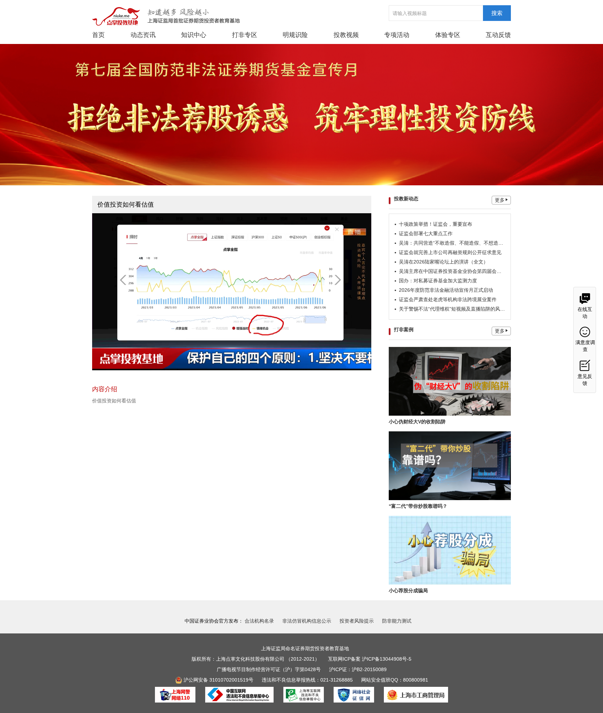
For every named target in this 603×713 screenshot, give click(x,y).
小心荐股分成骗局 (408, 590)
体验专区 (447, 34)
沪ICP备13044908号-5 (386, 659)
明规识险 (295, 34)
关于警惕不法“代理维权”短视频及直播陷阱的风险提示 (457, 309)
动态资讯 (143, 34)
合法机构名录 (259, 621)
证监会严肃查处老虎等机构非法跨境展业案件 (448, 299)
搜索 (496, 13)
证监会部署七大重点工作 (426, 233)
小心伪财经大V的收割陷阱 (417, 421)
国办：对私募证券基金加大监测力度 (438, 280)
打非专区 (244, 34)
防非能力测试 (396, 621)
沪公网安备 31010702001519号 (217, 680)
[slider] (231, 363)
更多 (500, 200)
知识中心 (193, 34)
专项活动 (396, 34)
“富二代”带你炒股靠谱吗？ (418, 506)
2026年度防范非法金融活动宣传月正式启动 (446, 290)
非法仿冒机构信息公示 (306, 621)
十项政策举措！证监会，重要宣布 (435, 224)
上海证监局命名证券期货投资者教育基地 (305, 648)
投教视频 (346, 34)
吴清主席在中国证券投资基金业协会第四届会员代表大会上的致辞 (470, 271)
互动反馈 (498, 34)
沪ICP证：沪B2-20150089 (358, 669)
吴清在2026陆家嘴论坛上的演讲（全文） (443, 262)
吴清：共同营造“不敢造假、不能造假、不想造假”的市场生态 (464, 243)
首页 (98, 34)
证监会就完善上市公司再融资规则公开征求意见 (450, 252)
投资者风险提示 (357, 621)
